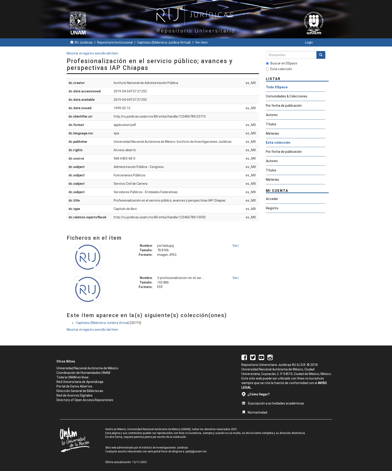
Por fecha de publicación (284, 105)
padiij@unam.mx (196, 451)
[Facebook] (244, 357)
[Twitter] (253, 357)
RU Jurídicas (84, 42)
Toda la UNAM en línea (72, 377)
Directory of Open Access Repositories (84, 400)
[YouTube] (261, 357)
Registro (272, 208)
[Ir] (320, 55)
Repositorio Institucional (115, 42)
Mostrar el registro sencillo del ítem (92, 53)
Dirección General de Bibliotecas (79, 391)
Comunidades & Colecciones (286, 96)
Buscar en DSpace (283, 63)
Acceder (272, 199)
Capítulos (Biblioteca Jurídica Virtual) (164, 42)
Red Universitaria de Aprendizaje (79, 382)
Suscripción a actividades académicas (276, 403)
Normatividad (257, 412)
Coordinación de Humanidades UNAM (83, 373)
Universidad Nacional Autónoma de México (87, 368)
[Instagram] (270, 357)
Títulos (271, 124)
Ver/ (236, 245)
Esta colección (281, 69)
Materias (272, 133)
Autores (272, 115)
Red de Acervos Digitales (74, 395)
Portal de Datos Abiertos (74, 386)
